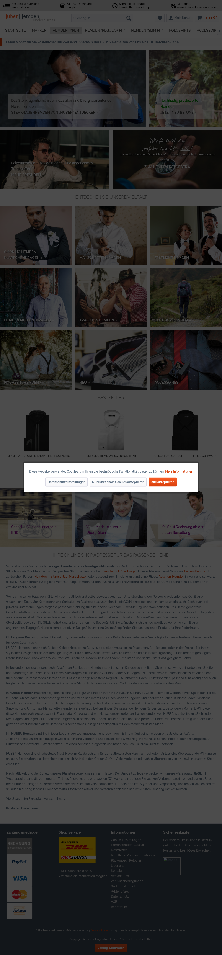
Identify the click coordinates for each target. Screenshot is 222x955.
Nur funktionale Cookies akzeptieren (118, 482)
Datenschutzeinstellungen (66, 482)
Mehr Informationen (179, 471)
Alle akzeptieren (162, 482)
